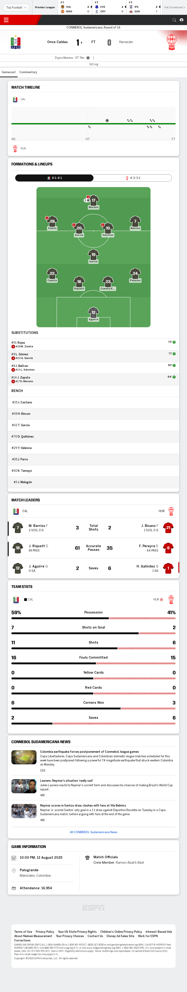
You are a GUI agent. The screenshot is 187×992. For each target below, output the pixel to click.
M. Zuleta (27, 346)
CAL (23, 99)
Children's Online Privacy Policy (121, 931)
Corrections (22, 940)
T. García (24, 425)
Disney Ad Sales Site (120, 936)
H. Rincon (24, 413)
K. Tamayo (25, 470)
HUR (23, 148)
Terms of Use (23, 931)
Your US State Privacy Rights (77, 931)
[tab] (54, 178)
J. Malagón (25, 482)
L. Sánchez (28, 369)
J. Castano (25, 402)
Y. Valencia (25, 448)
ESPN (24, 20)
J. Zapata (23, 377)
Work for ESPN (148, 936)
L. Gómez (22, 354)
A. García (27, 358)
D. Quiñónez (26, 436)
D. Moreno (26, 381)
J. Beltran (22, 366)
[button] (174, 20)
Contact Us (95, 936)
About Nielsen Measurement (33, 936)
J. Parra (23, 459)
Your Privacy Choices (70, 936)
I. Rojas (20, 342)
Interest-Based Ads (159, 931)
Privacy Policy (45, 931)
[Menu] (6, 20)
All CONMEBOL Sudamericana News (93, 832)
